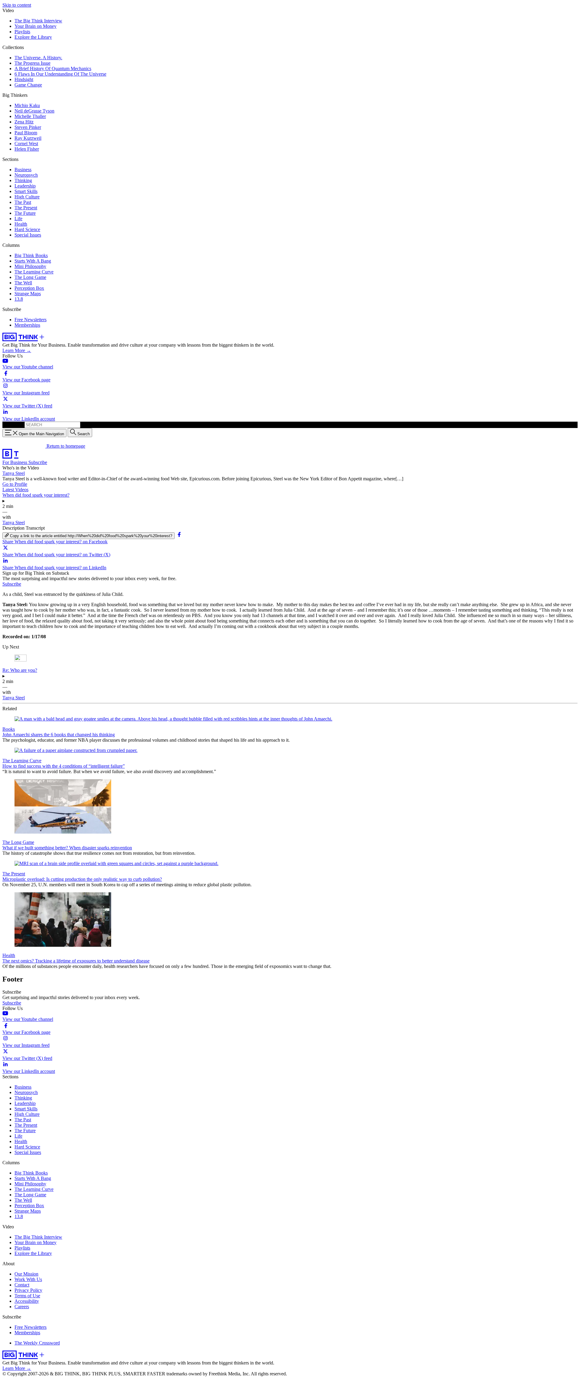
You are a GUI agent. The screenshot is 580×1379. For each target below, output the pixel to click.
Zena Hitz (24, 121)
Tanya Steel (13, 473)
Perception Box (29, 288)
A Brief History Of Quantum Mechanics (52, 68)
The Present (25, 207)
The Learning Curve (33, 271)
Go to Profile (14, 484)
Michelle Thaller (30, 116)
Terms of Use (27, 1295)
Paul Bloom (25, 132)
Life (18, 218)
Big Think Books (31, 255)
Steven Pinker (27, 127)
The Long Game (30, 277)
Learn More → (16, 350)
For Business (15, 462)
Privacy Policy (28, 1290)
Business (22, 169)
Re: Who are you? (19, 670)
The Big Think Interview (38, 20)
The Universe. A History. (38, 57)
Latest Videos (15, 489)
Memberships (27, 325)
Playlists (22, 31)
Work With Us (28, 1279)
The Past (22, 202)
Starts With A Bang (32, 260)
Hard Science (27, 229)
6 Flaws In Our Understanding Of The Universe (60, 74)
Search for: (12, 424)
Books (8, 729)
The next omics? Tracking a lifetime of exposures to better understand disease (76, 960)
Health (20, 224)
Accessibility (26, 1301)
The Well (23, 282)
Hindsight (23, 79)
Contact (21, 1284)
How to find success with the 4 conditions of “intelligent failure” (63, 766)
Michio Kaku (27, 105)
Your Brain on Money (35, 26)
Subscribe (37, 462)
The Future (25, 213)
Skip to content (16, 5)
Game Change (28, 84)
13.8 (18, 299)
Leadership (25, 185)
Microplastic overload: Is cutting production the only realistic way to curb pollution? (82, 879)
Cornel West (26, 143)
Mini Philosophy (30, 266)
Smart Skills (25, 191)
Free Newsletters (30, 319)
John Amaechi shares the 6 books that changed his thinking (58, 734)
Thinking (23, 180)
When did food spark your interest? (35, 495)
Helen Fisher (26, 149)
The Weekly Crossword (37, 1342)
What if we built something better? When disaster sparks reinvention (67, 847)
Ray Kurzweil (27, 138)
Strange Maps (27, 293)
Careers (21, 1306)
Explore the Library (33, 37)
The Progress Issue (32, 63)
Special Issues (27, 234)
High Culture (27, 196)
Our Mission (26, 1273)
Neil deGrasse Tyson (34, 110)
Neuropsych (26, 175)
